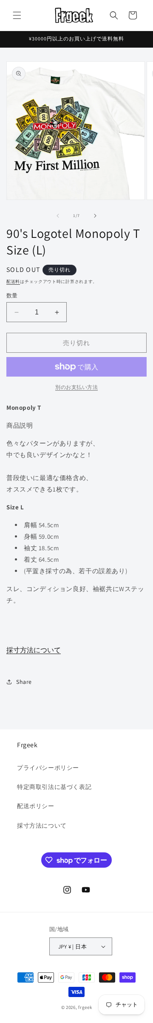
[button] (17, 15)
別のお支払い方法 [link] (76, 387)
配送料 (13, 281)
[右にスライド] (95, 215)
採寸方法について (33, 650)
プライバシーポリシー (48, 768)
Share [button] (24, 682)
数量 (12, 295)
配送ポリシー (35, 806)
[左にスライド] (57, 215)
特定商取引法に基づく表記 (54, 787)
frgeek (85, 1007)
